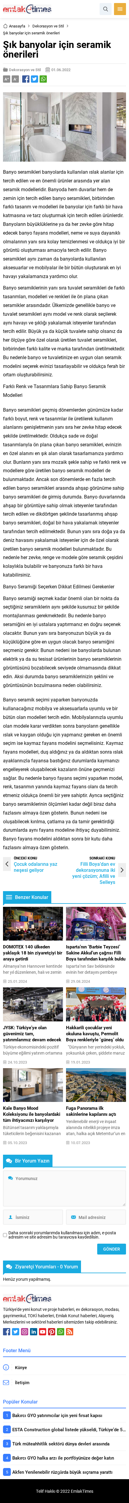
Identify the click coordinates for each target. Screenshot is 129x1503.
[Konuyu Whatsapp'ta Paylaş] (43, 79)
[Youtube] (42, 1331)
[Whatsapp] (60, 1331)
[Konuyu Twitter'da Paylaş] (34, 79)
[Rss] (69, 1331)
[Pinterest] (51, 1331)
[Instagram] (24, 1331)
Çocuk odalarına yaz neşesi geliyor (35, 867)
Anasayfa (17, 26)
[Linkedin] (33, 1331)
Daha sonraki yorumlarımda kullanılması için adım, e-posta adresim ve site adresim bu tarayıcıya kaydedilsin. (62, 1235)
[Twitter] (15, 1331)
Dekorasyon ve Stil (48, 26)
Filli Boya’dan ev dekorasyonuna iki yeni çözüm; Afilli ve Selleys (93, 873)
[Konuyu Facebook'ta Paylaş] (25, 79)
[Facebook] (6, 1331)
